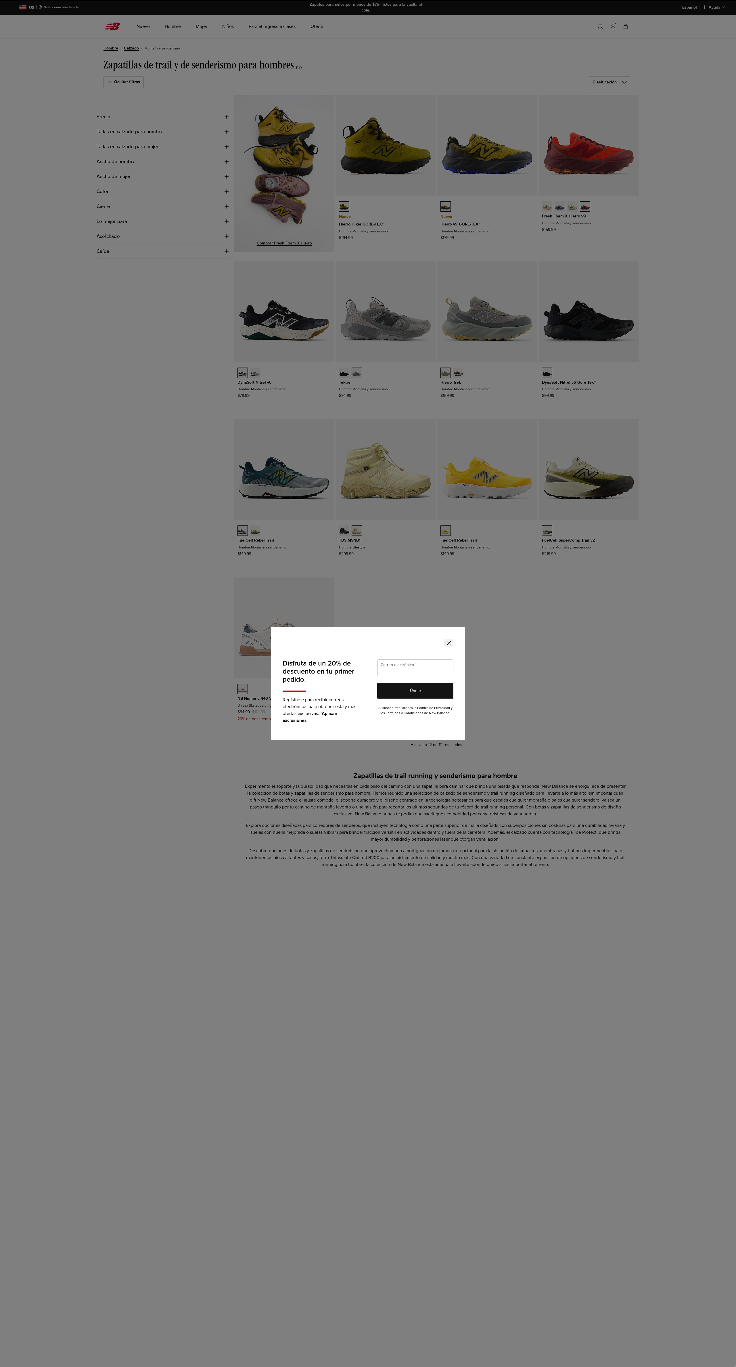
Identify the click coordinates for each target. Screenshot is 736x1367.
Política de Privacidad (433, 708)
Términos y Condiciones (404, 713)
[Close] (448, 643)
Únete (415, 690)
